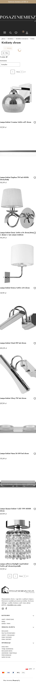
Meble (3, 621)
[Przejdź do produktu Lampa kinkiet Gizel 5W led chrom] (18, 319)
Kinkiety (32, 39)
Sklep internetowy (10, 680)
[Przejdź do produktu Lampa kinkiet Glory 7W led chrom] (18, 374)
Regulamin (5, 631)
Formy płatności (7, 637)
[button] (4, 33)
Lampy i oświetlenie (8, 619)
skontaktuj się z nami (14, 605)
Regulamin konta (7, 651)
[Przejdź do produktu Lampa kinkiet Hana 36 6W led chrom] (18, 429)
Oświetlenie (10, 39)
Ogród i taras (6, 624)
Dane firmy (5, 647)
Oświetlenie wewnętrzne (22, 39)
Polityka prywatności (8, 633)
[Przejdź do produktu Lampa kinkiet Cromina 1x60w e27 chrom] (18, 98)
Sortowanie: (3, 61)
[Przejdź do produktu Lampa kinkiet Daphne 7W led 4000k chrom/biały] (18, 153)
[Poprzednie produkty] (15, 576)
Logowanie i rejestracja (9, 653)
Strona (18, 72)
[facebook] (6, 608)
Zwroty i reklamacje (8, 635)
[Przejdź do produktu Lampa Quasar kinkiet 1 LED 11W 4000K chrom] (18, 484)
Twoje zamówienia (7, 649)
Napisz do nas (6, 657)
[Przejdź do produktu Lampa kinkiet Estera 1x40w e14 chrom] (18, 263)
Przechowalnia (6, 655)
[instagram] (3, 608)
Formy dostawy (6, 639)
